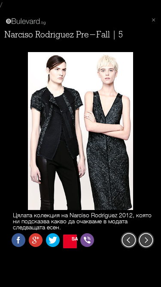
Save (74, 238)
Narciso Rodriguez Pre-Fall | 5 (63, 35)
